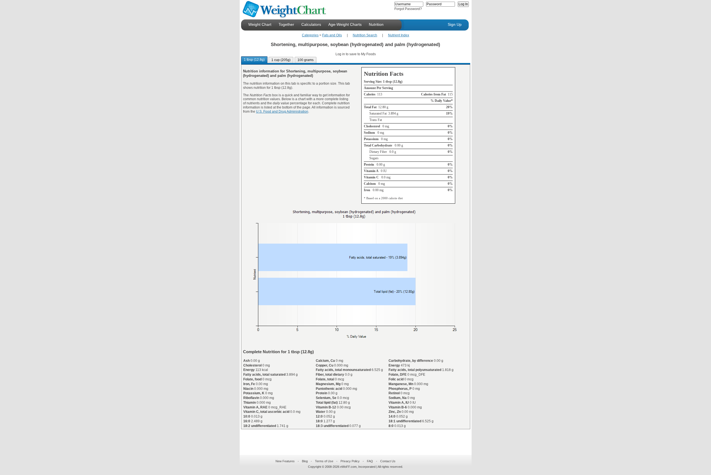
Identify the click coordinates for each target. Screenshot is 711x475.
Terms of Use (324, 461)
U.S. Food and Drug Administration (282, 111)
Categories (310, 35)
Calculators (311, 24)
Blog (305, 461)
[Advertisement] (351, 438)
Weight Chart (259, 24)
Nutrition (376, 24)
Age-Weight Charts (345, 24)
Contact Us (387, 461)
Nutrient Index (398, 35)
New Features (285, 461)
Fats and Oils (332, 35)
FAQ (370, 461)
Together (286, 24)
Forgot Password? (408, 9)
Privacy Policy (350, 461)
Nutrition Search (365, 35)
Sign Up (455, 24)
